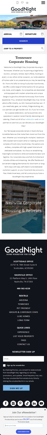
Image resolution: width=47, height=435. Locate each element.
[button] (43, 3)
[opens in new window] (5, 403)
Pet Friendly (23, 308)
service (41, 119)
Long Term (23, 320)
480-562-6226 (23, 288)
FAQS (23, 340)
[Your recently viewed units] (27, 2)
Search (23, 40)
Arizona (23, 300)
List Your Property (23, 336)
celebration (30, 119)
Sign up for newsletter (16, 365)
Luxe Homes (23, 316)
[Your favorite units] (22, 2)
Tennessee (23, 304)
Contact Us (23, 344)
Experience (24, 332)
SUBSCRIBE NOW (23, 432)
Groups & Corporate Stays (23, 312)
